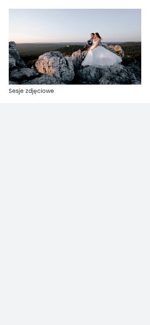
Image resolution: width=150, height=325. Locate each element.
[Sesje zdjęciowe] (75, 47)
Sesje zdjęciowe (31, 91)
